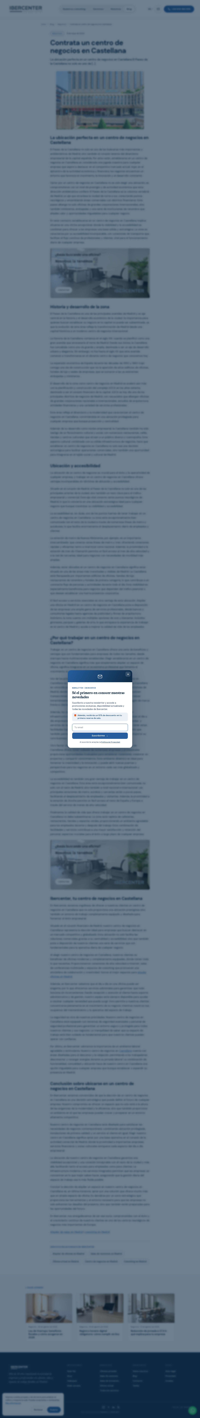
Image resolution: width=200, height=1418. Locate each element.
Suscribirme (100, 735)
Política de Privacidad (110, 742)
